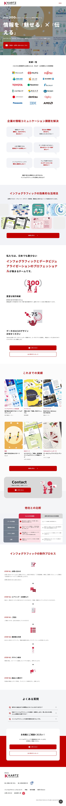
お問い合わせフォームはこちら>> (13, 579)
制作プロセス (41, 790)
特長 (26, 790)
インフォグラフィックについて (13, 790)
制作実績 (32, 790)
